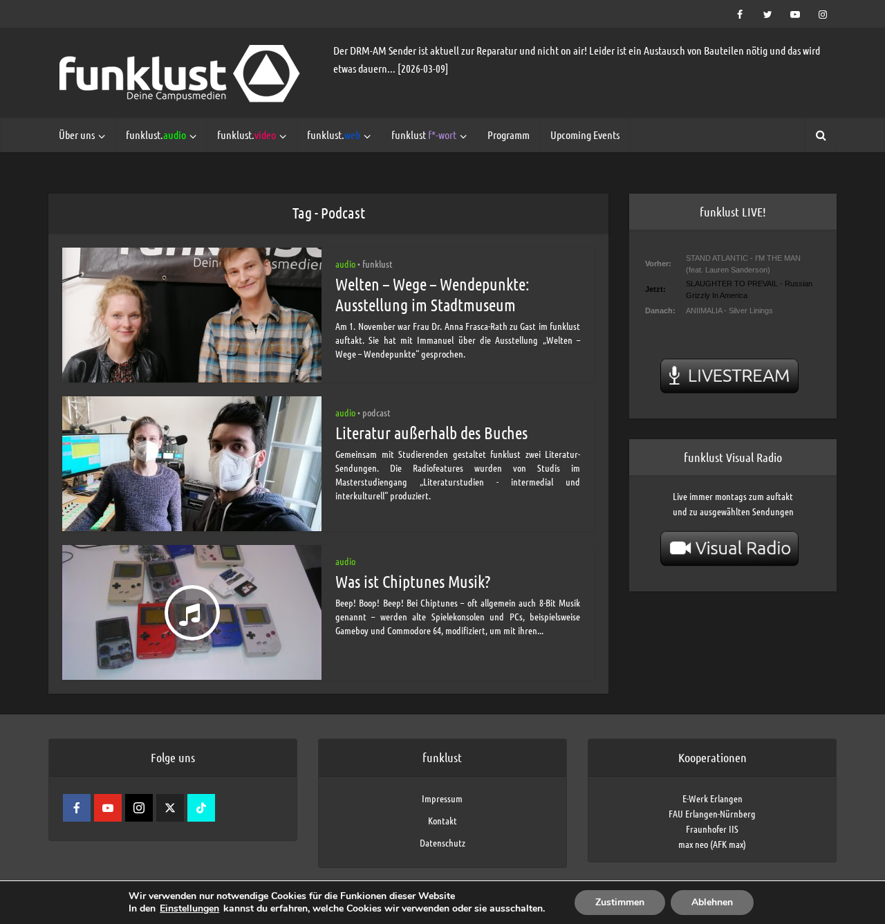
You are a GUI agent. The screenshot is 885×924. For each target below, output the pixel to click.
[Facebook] (77, 808)
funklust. (156, 134)
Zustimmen (619, 902)
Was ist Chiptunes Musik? (412, 581)
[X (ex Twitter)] (170, 808)
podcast (376, 412)
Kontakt (442, 820)
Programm (508, 134)
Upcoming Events (585, 134)
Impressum (442, 798)
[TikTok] (201, 808)
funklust (423, 134)
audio (345, 263)
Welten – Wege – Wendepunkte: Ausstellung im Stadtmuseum (432, 294)
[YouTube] (108, 808)
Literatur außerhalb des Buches (431, 433)
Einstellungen (189, 909)
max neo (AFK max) (712, 844)
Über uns (77, 134)
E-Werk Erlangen (712, 798)
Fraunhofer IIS (712, 828)
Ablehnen (712, 902)
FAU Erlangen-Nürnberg (712, 813)
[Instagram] (139, 808)
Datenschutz (442, 842)
